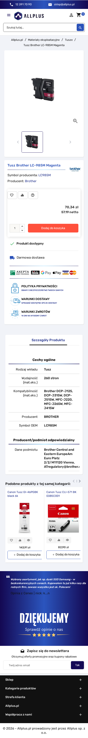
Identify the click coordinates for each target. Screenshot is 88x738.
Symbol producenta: (22, 175)
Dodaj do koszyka (53, 228)
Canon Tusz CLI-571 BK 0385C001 (61, 493)
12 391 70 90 (23, 4)
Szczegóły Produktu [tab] (48, 340)
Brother (31, 181)
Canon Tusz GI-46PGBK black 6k (22, 493)
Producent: (15, 181)
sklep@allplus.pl (64, 4)
